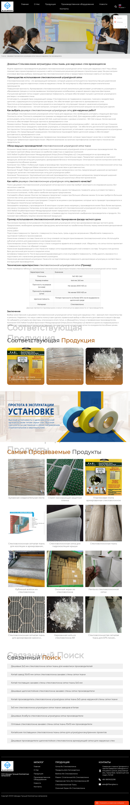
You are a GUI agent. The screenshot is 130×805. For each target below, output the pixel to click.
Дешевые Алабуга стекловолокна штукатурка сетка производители (47, 716)
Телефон (119, 18)
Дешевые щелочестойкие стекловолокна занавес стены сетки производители (53, 691)
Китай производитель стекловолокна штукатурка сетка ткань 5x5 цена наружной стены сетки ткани (64, 699)
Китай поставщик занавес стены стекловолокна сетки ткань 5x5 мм (47, 683)
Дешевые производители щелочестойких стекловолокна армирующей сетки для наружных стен (63, 740)
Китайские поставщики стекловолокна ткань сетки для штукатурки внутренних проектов (59, 732)
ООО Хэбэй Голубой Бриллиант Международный (29, 211)
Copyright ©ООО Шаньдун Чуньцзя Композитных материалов (24, 796)
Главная (3, 56)
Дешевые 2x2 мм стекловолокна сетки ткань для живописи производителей (52, 666)
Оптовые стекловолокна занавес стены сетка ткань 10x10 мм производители (51, 724)
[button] (119, 366)
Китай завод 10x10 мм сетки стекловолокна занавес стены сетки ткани (48, 674)
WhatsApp (120, 22)
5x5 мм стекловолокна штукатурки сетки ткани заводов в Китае (45, 707)
